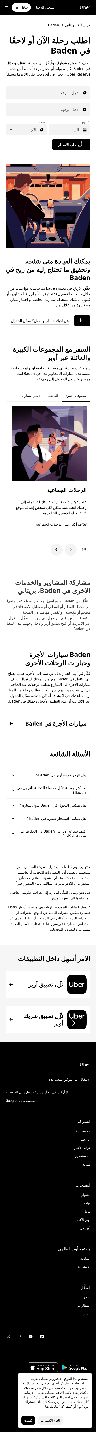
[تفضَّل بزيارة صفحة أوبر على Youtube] (30, 1336)
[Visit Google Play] (74, 1368)
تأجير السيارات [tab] (30, 395)
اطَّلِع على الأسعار (71, 144)
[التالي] (57, 550)
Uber (85, 7)
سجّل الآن (21, 7)
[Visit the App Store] (43, 1368)
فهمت (28, 1420)
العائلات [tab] (53, 395)
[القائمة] (6, 7)
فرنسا (85, 25)
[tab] (13, 395)
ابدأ (82, 320)
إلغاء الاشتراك (50, 1420)
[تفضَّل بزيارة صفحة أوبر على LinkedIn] (42, 1336)
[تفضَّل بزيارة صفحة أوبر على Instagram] (19, 1336)
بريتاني (70, 25)
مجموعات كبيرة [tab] (76, 395)
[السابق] (71, 550)
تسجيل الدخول (44, 7)
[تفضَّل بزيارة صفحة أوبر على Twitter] (8, 1336)
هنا (47, 1406)
